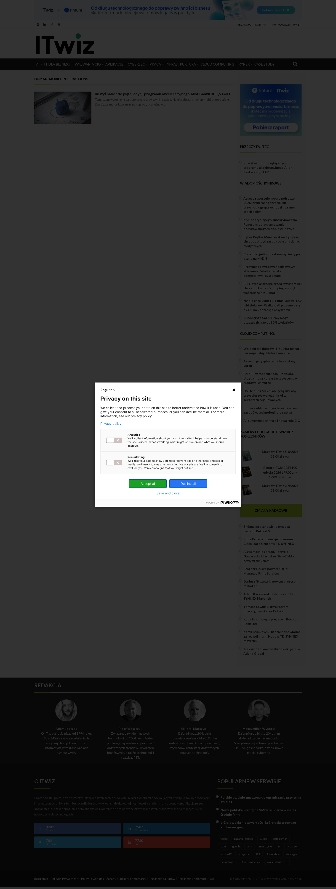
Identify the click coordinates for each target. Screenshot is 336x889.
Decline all (188, 483)
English (106, 390)
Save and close (168, 493)
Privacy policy (110, 423)
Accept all (148, 483)
